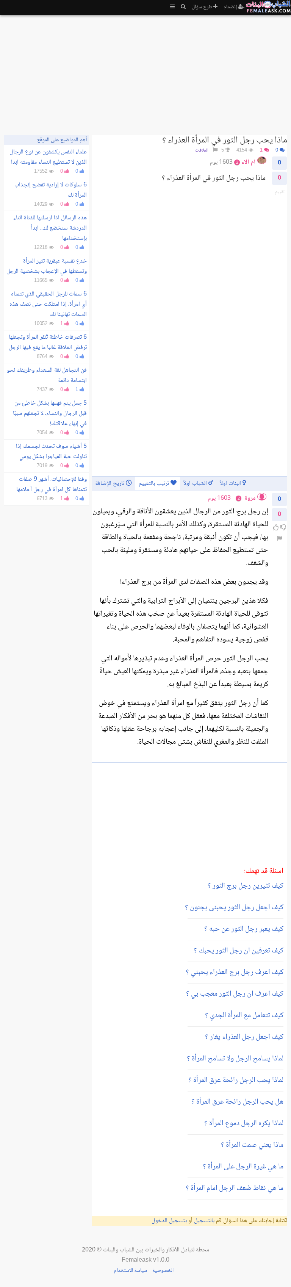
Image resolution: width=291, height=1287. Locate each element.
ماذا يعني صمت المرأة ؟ (252, 1145)
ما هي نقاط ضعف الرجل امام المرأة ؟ (234, 1188)
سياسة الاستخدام (130, 1270)
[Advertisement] (145, 72)
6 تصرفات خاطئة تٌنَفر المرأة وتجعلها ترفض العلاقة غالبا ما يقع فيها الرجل (48, 342)
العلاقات (201, 151)
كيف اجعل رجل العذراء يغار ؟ (244, 1037)
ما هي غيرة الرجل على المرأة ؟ (243, 1166)
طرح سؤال (202, 7)
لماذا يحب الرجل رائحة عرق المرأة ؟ (235, 1080)
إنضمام (231, 7)
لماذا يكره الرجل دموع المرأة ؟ (243, 1123)
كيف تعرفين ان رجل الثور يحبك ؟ (238, 951)
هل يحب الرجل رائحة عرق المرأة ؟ (237, 1102)
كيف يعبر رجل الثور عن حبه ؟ (243, 929)
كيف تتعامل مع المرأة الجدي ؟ (244, 1015)
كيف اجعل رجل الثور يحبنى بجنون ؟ (234, 907)
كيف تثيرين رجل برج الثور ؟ (245, 886)
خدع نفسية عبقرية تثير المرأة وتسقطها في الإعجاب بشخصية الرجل (46, 266)
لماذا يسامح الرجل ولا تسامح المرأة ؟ (235, 1058)
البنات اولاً (231, 484)
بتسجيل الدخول (169, 1221)
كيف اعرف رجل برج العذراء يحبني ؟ (234, 972)
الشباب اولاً (195, 484)
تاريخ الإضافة (110, 484)
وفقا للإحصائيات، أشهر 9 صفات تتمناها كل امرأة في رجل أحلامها (51, 484)
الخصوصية (163, 1270)
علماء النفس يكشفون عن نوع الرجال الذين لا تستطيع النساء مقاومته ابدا (48, 157)
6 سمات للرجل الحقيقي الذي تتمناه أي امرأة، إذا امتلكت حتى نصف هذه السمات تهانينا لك (48, 304)
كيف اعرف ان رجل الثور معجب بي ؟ (234, 994)
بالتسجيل (204, 1221)
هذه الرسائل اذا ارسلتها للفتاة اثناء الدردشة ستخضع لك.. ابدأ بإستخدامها (50, 228)
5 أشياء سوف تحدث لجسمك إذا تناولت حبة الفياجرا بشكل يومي (51, 451)
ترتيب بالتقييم (155, 484)
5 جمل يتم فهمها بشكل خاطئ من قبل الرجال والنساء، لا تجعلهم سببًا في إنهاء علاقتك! (50, 413)
